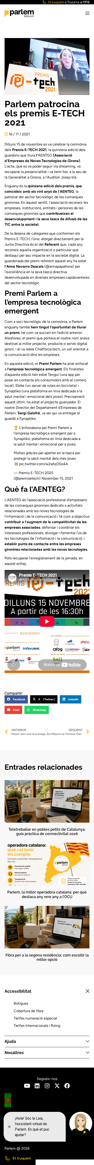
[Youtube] (27, 1085)
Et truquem (56, 2)
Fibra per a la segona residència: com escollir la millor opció (47, 957)
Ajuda (10, 1041)
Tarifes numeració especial (35, 1018)
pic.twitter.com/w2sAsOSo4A (43, 464)
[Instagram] (47, 1085)
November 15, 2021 (57, 478)
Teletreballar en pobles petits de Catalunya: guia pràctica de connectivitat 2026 (47, 831)
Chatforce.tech (47, 349)
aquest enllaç (15, 563)
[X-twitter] (57, 1085)
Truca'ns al (78, 2)
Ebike (20, 385)
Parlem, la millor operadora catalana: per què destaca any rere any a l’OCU (47, 894)
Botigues (21, 1003)
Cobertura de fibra (28, 1011)
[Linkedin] (37, 1085)
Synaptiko (13, 391)
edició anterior (70, 332)
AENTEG (45, 155)
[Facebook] (67, 1085)
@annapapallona (59, 266)
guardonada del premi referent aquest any (38, 261)
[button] (16, 699)
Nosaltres (14, 1052)
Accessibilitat (18, 991)
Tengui (53, 374)
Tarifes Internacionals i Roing (37, 1025)
